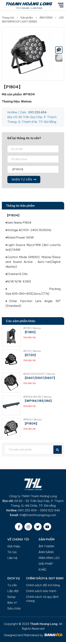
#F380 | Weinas (32, 328)
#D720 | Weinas (32, 351)
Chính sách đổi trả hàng (43, 585)
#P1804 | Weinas (32, 419)
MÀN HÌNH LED (49, 558)
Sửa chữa (14, 608)
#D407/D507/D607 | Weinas (39, 374)
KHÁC (42, 569)
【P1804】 (31, 423)
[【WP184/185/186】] (11, 405)
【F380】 (30, 332)
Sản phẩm (27, 17)
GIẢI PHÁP (45, 564)
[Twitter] (38, 526)
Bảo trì (12, 602)
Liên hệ (12, 558)
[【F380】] (11, 337)
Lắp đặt (13, 591)
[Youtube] (47, 526)
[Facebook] (19, 526)
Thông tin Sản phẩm (20, 205)
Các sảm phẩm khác (20, 321)
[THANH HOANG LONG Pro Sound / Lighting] (29, 5)
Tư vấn (12, 585)
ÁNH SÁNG (46, 17)
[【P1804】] (11, 428)
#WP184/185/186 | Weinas (37, 396)
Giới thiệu (13, 546)
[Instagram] (28, 526)
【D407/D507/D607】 (39, 378)
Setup (11, 597)
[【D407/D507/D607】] (11, 382)
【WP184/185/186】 (38, 401)
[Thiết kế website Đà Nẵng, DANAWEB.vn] (53, 635)
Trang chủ (8, 17)
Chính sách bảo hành (41, 591)
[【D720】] (11, 360)
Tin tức (12, 552)
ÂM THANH (46, 546)
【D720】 (30, 355)
